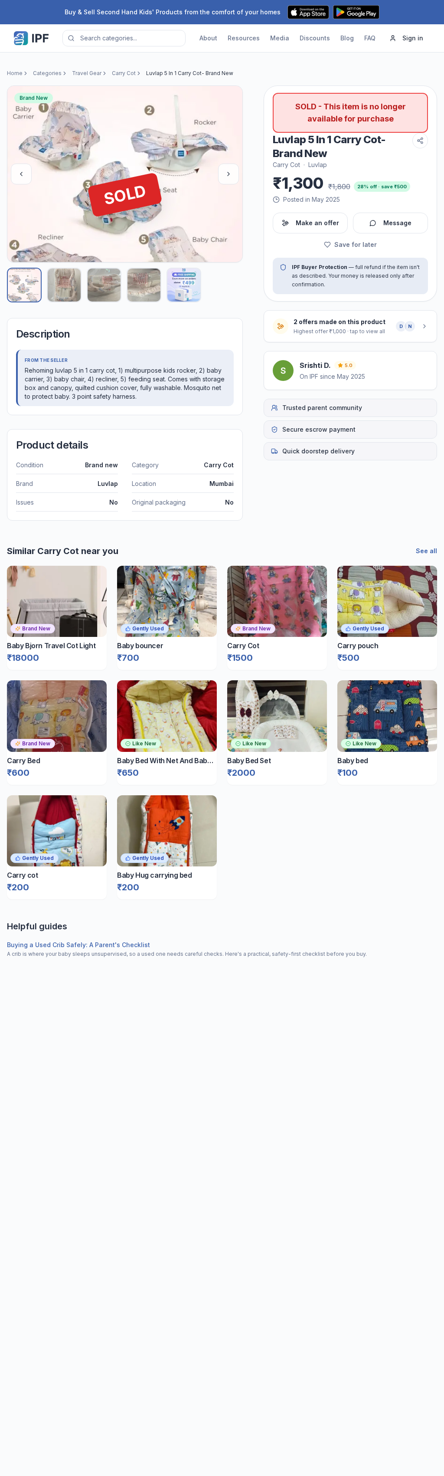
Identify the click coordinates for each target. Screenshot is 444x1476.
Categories (47, 73)
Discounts (315, 38)
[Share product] (420, 140)
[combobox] (124, 38)
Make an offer (317, 222)
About (208, 38)
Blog (347, 38)
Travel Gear (86, 73)
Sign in (412, 38)
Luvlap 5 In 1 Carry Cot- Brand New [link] (189, 73)
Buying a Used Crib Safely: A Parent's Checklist (78, 944)
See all (426, 550)
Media (279, 38)
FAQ (369, 38)
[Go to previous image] (21, 174)
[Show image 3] (104, 285)
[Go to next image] (228, 174)
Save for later (355, 244)
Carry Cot (124, 73)
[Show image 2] (64, 285)
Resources (244, 38)
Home (15, 73)
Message (397, 222)
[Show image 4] (144, 285)
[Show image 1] (24, 285)
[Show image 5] (183, 285)
